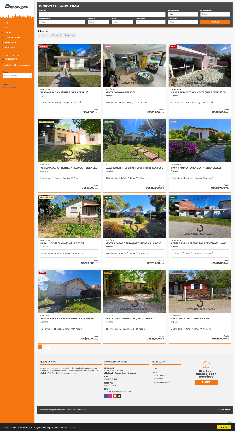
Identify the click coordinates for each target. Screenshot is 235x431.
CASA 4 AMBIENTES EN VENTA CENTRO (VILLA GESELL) (135, 168)
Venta (6, 28)
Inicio (5, 23)
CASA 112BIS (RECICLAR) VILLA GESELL (62, 243)
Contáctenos (9, 47)
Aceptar (224, 427)
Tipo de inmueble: (174, 10)
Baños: (114, 18)
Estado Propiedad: (206, 10)
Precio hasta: (172, 18)
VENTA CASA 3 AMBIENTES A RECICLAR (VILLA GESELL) (69, 168)
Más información (71, 427)
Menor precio (57, 35)
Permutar (7, 33)
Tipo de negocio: (44, 18)
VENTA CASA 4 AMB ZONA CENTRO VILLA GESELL (67, 318)
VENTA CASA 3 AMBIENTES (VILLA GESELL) (64, 92)
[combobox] (183, 14)
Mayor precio (70, 35)
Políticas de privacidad (161, 382)
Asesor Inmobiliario (12, 38)
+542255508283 (12, 55)
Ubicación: (42, 10)
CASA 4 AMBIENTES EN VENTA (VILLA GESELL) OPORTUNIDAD (200, 92)
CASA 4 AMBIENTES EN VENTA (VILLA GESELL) (196, 168)
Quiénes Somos (9, 42)
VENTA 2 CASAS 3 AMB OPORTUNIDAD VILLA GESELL (135, 243)
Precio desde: (140, 18)
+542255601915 (11, 59)
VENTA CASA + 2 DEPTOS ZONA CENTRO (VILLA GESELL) (200, 243)
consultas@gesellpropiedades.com (16, 65)
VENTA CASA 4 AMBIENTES (120, 92)
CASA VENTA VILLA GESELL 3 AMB (190, 318)
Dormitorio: (91, 18)
